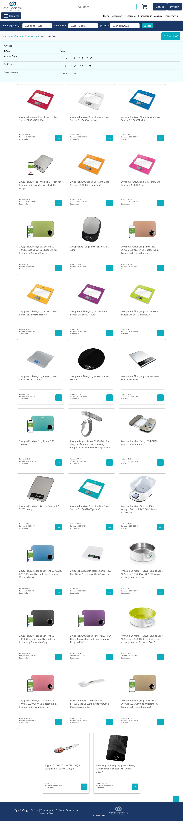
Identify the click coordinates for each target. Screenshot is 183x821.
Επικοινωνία (171, 15)
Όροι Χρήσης (21, 810)
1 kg (90, 65)
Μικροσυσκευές (10, 36)
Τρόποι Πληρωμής (112, 15)
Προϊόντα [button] (14, 15)
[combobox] (37, 25)
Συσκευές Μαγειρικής (28, 36)
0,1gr (64, 65)
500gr (89, 57)
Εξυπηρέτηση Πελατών (150, 15)
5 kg (81, 57)
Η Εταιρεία (130, 15)
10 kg (64, 57)
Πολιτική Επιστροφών (67, 810)
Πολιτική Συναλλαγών (42, 810)
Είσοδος (160, 6)
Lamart (65, 73)
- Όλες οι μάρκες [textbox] (78, 25)
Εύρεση (148, 25)
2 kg (73, 57)
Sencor (75, 73)
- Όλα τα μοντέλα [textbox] (120, 25)
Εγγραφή (174, 6)
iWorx (51, 813)
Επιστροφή (172, 36)
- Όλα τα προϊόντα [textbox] (33, 25)
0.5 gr (73, 65)
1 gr (82, 65)
